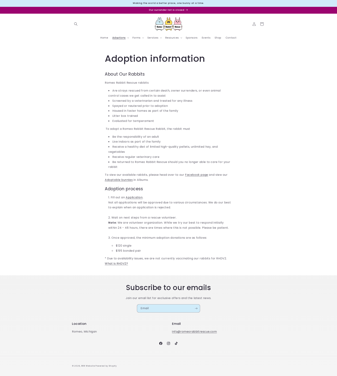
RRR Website (88, 365)
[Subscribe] (196, 308)
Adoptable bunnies (119, 180)
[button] (76, 24)
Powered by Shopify (106, 365)
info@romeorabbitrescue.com (194, 332)
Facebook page (196, 175)
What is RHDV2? (116, 263)
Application (134, 197)
